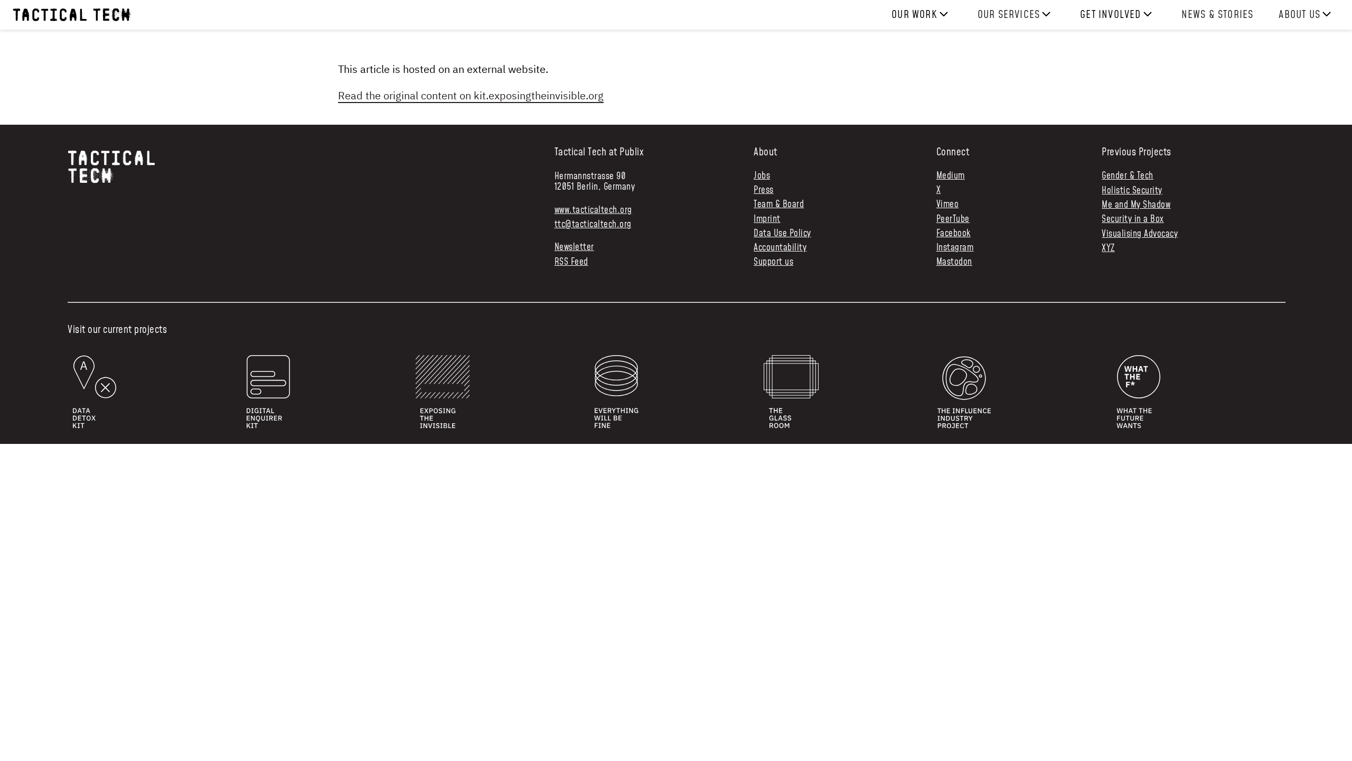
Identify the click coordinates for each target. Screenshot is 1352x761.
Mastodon (954, 262)
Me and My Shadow (1136, 205)
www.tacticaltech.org (593, 210)
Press (764, 190)
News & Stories (1217, 14)
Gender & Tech (1127, 176)
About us (1299, 14)
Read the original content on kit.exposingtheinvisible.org (471, 95)
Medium (950, 176)
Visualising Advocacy (1140, 234)
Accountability (780, 248)
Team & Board (779, 205)
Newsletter (574, 248)
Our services (1009, 14)
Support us (773, 262)
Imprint (767, 220)
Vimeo (947, 205)
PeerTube (953, 220)
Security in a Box (1133, 219)
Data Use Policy (782, 234)
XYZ (1108, 248)
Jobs (762, 176)
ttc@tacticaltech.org (593, 224)
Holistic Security (1132, 190)
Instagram (955, 248)
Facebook (953, 234)
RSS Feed (571, 262)
